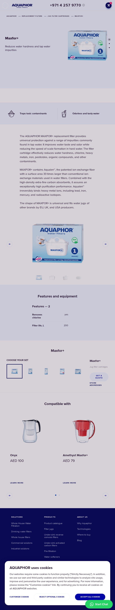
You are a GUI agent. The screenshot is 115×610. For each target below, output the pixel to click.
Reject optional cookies (51, 597)
